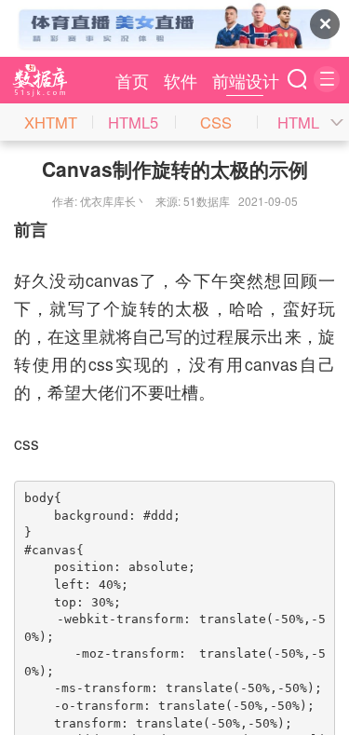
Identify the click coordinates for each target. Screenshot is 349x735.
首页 (132, 80)
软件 (180, 80)
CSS (216, 122)
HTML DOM (298, 126)
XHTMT (50, 122)
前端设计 (245, 80)
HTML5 (133, 122)
